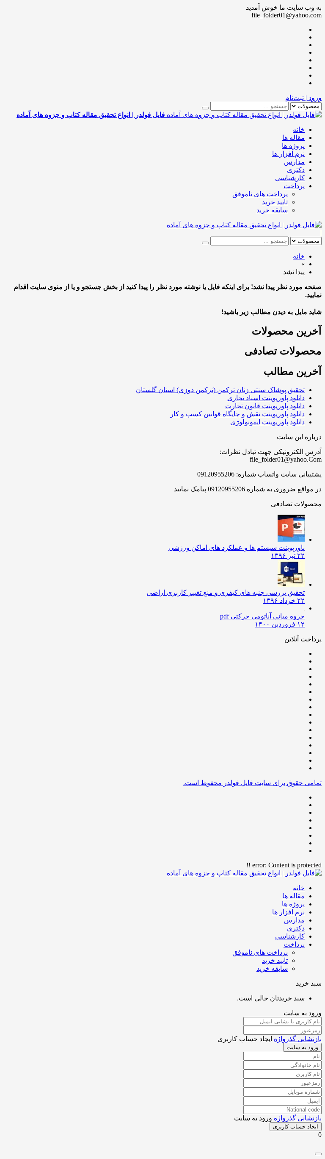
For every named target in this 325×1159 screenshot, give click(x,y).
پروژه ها (293, 145)
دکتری (296, 169)
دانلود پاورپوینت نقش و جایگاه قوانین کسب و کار (237, 414)
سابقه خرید (272, 210)
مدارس (294, 161)
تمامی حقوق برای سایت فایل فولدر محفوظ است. (252, 782)
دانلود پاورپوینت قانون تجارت (265, 406)
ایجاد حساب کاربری (295, 1126)
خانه (299, 129)
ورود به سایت (302, 1047)
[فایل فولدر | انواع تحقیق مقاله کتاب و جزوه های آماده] (244, 224)
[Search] (205, 108)
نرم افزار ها (288, 153)
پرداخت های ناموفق (260, 194)
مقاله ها (293, 137)
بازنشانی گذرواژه (298, 1038)
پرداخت (294, 185)
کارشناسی (290, 177)
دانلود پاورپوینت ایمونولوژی (267, 422)
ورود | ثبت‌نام (303, 97)
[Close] (318, 1154)
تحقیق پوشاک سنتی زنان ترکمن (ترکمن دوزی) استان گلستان (220, 389)
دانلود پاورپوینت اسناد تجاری (266, 397)
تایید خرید (275, 202)
